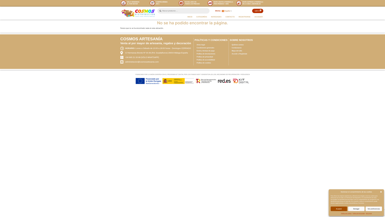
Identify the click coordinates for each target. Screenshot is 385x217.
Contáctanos (237, 48)
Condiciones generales (205, 48)
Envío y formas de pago (206, 51)
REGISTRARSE (244, 17)
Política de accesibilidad (206, 60)
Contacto (230, 17)
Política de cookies (346, 213)
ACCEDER (258, 17)
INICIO (189, 17)
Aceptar (339, 209)
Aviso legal (369, 213)
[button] (381, 192)
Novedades (216, 17)
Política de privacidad (359, 213)
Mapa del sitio (237, 51)
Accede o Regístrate (239, 54)
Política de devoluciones (206, 54)
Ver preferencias (374, 209)
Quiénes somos (238, 45)
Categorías (201, 17)
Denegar (356, 209)
